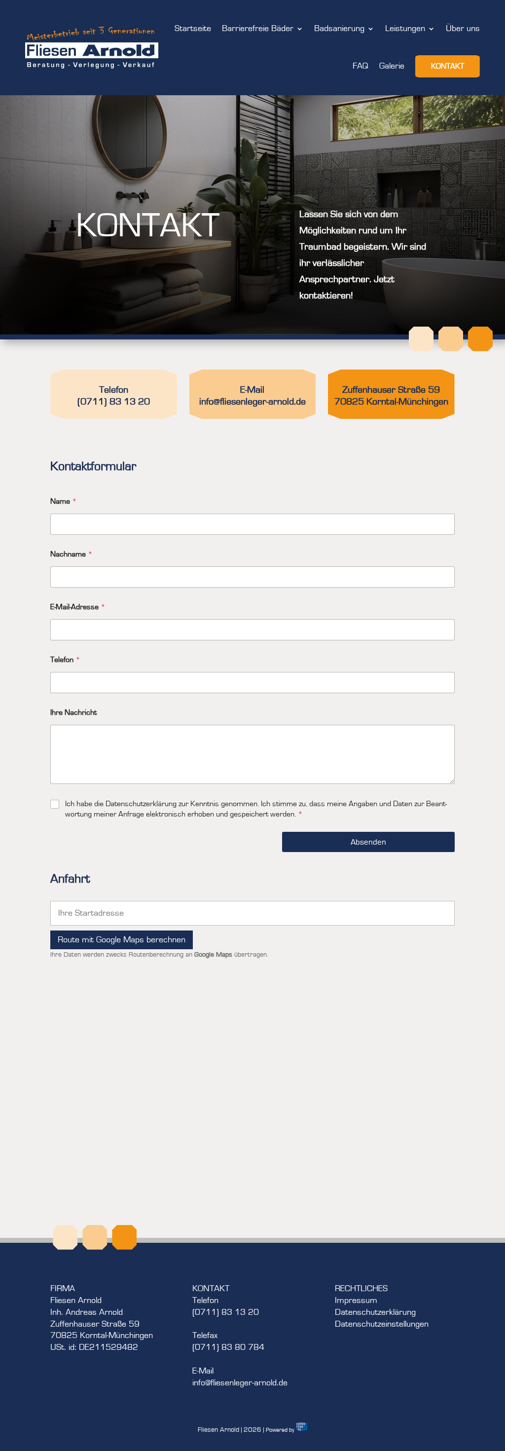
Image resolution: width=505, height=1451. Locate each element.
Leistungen (405, 28)
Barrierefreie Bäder (257, 28)
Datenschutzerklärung (375, 1312)
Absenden (368, 842)
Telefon (65, 660)
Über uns (463, 28)
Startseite (193, 28)
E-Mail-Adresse (78, 607)
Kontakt (447, 66)
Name (63, 501)
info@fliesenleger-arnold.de (252, 402)
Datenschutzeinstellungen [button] (382, 1324)
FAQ (360, 66)
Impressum (356, 1300)
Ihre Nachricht (73, 712)
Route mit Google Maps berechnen (121, 939)
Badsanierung (339, 28)
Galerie (391, 66)
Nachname (71, 554)
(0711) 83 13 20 (113, 402)
